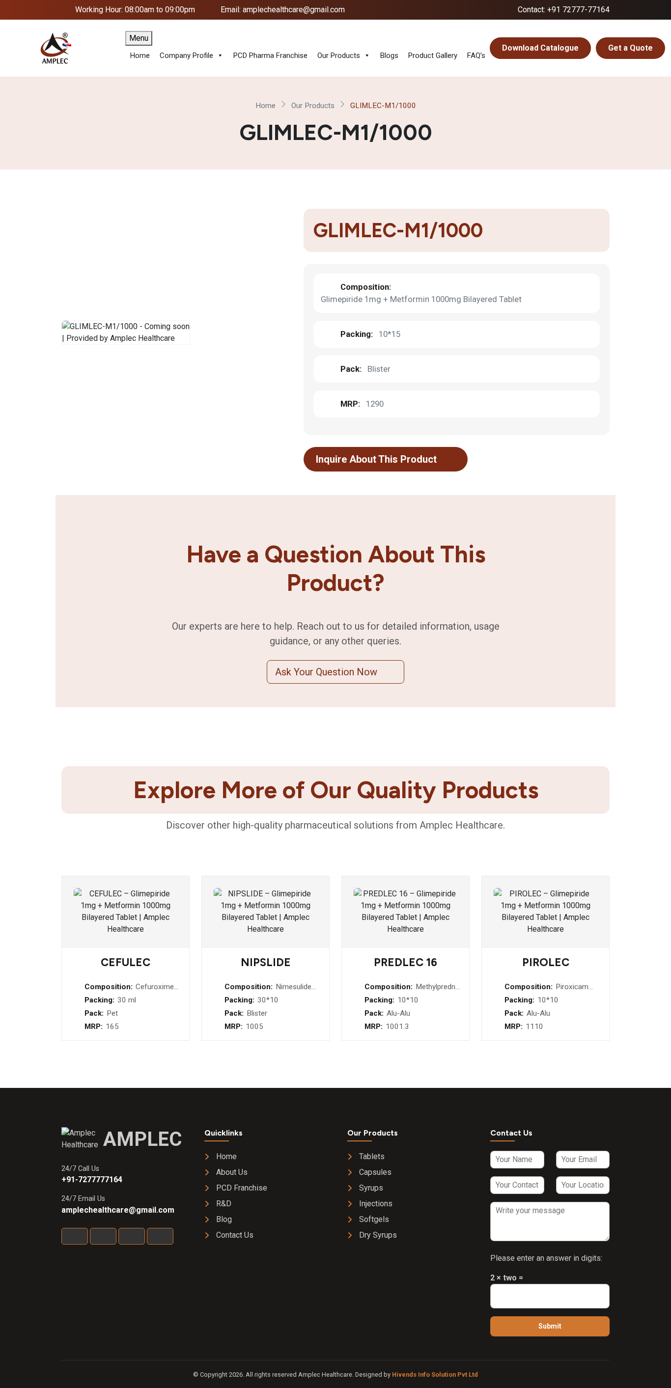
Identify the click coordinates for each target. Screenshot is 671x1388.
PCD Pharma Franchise (270, 55)
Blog (224, 1219)
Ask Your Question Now (327, 672)
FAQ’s (476, 55)
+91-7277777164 (91, 1179)
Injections (375, 1203)
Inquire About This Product (377, 459)
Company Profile (186, 55)
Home (140, 55)
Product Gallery (432, 55)
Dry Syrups (378, 1235)
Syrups (371, 1188)
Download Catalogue (540, 48)
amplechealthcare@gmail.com (117, 1210)
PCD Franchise (241, 1188)
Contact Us (234, 1235)
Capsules (375, 1172)
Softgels (374, 1219)
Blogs (389, 55)
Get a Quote (630, 48)
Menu (138, 38)
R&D (223, 1203)
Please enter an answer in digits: (546, 1258)
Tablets (372, 1156)
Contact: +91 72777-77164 (564, 9)
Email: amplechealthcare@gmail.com (283, 9)
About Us (232, 1172)
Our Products (338, 55)
